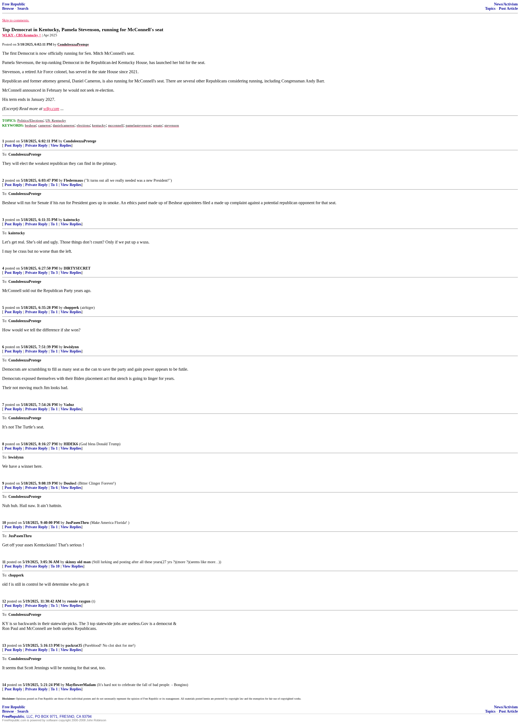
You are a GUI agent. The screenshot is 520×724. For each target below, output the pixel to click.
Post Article (508, 9)
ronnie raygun (78, 601)
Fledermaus (73, 180)
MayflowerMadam (81, 685)
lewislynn (71, 347)
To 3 (54, 273)
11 (4, 562)
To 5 (54, 606)
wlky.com (51, 108)
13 (4, 645)
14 (4, 685)
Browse (8, 9)
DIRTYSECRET (77, 268)
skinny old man (78, 562)
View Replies (61, 145)
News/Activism (506, 4)
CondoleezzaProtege (79, 141)
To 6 (54, 488)
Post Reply (13, 145)
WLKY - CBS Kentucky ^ (21, 35)
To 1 (54, 185)
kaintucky (71, 220)
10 (4, 523)
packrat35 (74, 645)
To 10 (55, 566)
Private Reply (36, 145)
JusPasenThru (77, 523)
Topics (490, 9)
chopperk (71, 308)
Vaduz (69, 405)
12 (4, 601)
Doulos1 (70, 483)
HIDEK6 (71, 444)
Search (22, 9)
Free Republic (13, 4)
